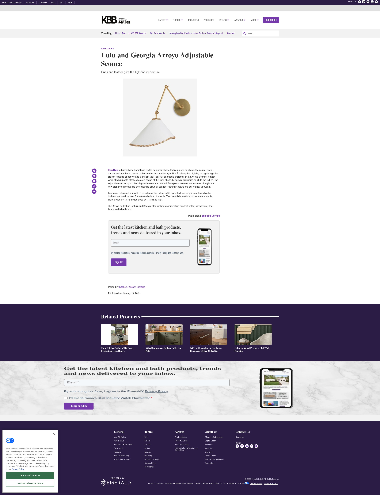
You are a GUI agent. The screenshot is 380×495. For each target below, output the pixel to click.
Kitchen (123, 287)
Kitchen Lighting (137, 287)
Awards (238, 20)
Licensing (43, 2)
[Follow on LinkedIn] (367, 1)
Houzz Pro (120, 33)
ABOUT (151, 484)
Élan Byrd (113, 170)
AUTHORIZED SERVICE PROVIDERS (178, 484)
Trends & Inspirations (122, 459)
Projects (193, 20)
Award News (119, 441)
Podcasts (117, 452)
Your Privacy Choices (234, 484)
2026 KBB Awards (137, 33)
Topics (176, 20)
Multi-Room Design (151, 459)
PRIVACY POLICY (271, 484)
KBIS (53, 2)
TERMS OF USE (256, 484)
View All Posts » (120, 437)
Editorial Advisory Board (214, 459)
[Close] (54, 434)
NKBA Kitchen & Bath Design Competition (186, 449)
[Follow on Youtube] (376, 1)
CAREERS (159, 484)
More (253, 20)
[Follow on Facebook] (359, 1)
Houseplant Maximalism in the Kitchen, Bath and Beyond (196, 33)
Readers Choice (181, 437)
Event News (118, 448)
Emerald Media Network (12, 2)
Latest (162, 20)
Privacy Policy (18, 469)
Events (223, 20)
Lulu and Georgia (211, 215)
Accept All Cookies (30, 475)
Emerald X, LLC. (257, 479)
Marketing (148, 456)
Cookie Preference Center (30, 483)
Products (209, 20)
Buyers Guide (210, 456)
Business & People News (123, 445)
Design (147, 448)
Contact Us (240, 437)
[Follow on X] (372, 1)
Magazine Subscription (214, 437)
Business (148, 445)
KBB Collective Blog (121, 456)
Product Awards (181, 441)
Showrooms (149, 467)
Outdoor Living (150, 463)
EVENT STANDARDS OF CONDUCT (208, 484)
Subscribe (271, 20)
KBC (61, 2)
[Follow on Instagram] (363, 1)
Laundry (147, 452)
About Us (208, 445)
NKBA (70, 2)
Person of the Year (182, 445)
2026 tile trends (157, 33)
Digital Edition (210, 441)
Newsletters (209, 463)
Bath (146, 437)
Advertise (30, 2)
